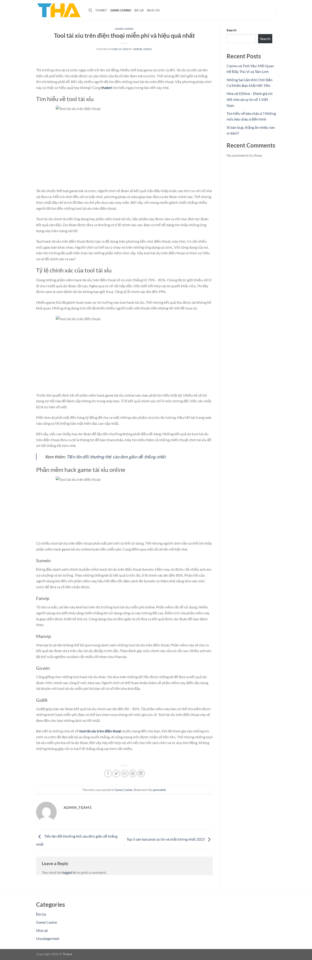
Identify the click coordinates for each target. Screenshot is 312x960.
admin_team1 (142, 49)
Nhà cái (153, 10)
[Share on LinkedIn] (141, 773)
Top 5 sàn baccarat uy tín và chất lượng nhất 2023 (166, 839)
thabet (106, 87)
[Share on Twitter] (116, 773)
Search (231, 30)
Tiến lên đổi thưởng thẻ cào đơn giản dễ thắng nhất (116, 456)
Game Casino (120, 10)
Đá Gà (139, 10)
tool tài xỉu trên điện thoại (100, 731)
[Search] (90, 10)
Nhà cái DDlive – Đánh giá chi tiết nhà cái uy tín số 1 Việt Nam (249, 99)
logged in (69, 872)
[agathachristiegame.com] (59, 10)
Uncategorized (47, 938)
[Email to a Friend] (124, 773)
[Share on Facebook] (108, 773)
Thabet (101, 10)
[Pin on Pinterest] (133, 773)
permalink (159, 790)
